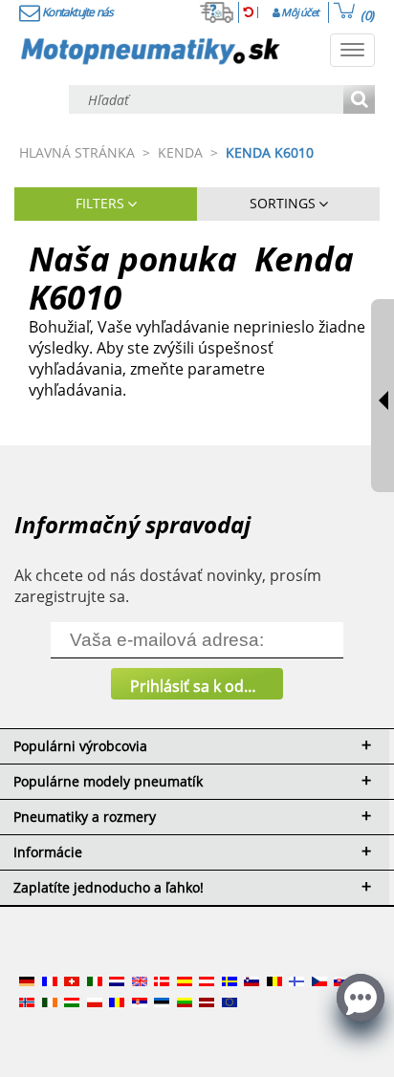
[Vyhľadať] (359, 101)
